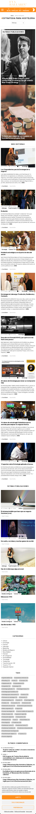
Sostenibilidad (7, 657)
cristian (4, 754)
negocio (19, 708)
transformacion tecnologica (10, 731)
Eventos (5, 644)
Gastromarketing (8, 700)
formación (23, 697)
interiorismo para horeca (25, 705)
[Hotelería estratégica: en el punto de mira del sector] (18, 240)
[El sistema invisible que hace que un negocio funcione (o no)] (18, 499)
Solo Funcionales (18, 802)
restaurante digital (8, 717)
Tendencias (6, 661)
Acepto (18, 797)
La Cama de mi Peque (8, 747)
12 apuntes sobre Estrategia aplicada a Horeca (17, 464)
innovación (16, 703)
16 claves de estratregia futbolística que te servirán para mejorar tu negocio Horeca (16, 423)
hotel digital (29, 700)
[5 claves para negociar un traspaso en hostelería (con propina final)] (18, 113)
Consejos (23, 680)
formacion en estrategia (10, 697)
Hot (20, 10)
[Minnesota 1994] (18, 585)
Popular (15, 10)
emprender (6, 686)
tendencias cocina (8, 725)
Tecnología (6, 659)
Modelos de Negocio (7, 593)
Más (23, 182)
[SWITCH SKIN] (33, 9)
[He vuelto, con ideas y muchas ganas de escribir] (18, 529)
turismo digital (7, 736)
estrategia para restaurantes (11, 694)
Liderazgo (4, 208)
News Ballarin (7, 652)
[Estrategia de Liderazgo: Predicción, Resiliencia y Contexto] (18, 282)
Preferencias (18, 807)
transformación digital (9, 733)
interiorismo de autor (9, 705)
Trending (25, 10)
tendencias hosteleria (9, 728)
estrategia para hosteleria (10, 691)
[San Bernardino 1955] (18, 613)
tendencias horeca (22, 725)
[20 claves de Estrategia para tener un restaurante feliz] (18, 369)
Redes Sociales (8, 714)
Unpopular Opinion (8, 667)
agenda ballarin (7, 677)
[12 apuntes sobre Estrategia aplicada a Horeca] (18, 452)
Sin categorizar (22, 538)
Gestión (19, 700)
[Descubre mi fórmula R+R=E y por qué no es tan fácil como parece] (18, 325)
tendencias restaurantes (25, 728)
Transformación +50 (13, 208)
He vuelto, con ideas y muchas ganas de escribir (17, 541)
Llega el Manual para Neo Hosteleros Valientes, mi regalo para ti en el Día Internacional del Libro (19, 765)
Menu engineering (8, 708)
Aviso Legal (29, 811)
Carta (15, 680)
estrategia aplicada (9, 689)
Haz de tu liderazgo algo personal (12, 569)
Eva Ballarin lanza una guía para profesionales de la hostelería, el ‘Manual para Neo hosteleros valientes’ (19, 772)
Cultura (20, 508)
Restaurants (7, 719)
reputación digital (21, 714)
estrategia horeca (23, 689)
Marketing (6, 648)
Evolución (4, 211)
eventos (25, 694)
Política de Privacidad (19, 811)
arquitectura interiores (21, 677)
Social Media (25, 719)
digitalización (7, 683)
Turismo (22, 733)
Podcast (5, 654)
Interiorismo (27, 703)
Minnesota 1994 (6, 597)
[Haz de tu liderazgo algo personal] (18, 557)
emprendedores (19, 683)
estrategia (17, 686)
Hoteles (6, 703)
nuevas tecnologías (8, 711)
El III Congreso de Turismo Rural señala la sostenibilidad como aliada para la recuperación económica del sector (18, 758)
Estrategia (22, 75)
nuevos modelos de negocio (25, 711)
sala (16, 719)
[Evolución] (18, 199)
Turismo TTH (12, 249)
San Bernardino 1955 (8, 625)
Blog (9, 10)
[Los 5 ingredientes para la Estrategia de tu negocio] (18, 157)
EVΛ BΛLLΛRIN (6, 762)
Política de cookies (8, 811)
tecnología (6, 722)
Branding (6, 680)
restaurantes (21, 717)
